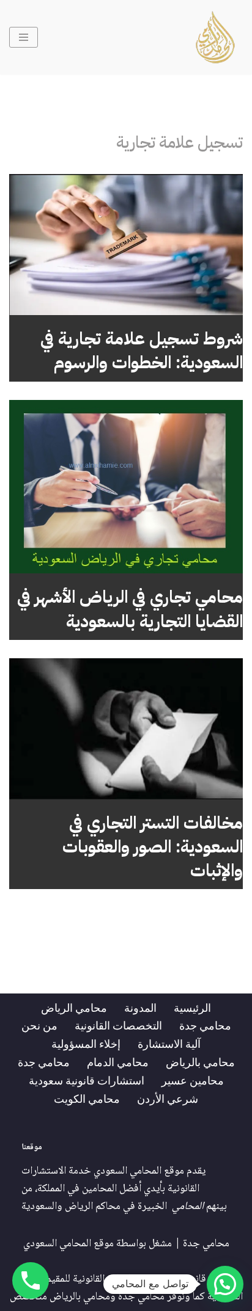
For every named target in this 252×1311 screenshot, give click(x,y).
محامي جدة (205, 1025)
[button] (225, 1284)
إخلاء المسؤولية (85, 1043)
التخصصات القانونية (118, 1025)
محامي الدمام (118, 1062)
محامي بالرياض (200, 1062)
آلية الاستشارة (169, 1043)
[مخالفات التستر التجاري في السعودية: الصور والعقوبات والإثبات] (126, 728)
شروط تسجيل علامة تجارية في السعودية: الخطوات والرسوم (141, 351)
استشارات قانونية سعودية (86, 1080)
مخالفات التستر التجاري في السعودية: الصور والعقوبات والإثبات (152, 847)
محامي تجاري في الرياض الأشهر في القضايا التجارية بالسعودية (130, 609)
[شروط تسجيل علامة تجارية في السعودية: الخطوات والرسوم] (126, 244)
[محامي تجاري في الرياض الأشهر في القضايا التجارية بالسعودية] (126, 487)
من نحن (39, 1025)
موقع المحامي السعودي (68, 1244)
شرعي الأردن (167, 1098)
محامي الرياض (74, 1007)
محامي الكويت (87, 1098)
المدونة (140, 1007)
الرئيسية (192, 1007)
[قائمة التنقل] (23, 37)
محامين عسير (192, 1080)
